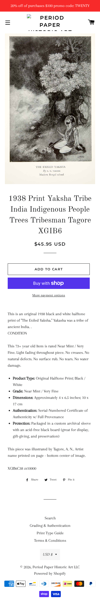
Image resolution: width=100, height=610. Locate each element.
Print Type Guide (50, 533)
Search (50, 518)
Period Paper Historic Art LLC (56, 567)
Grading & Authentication (50, 525)
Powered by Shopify (50, 573)
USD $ (48, 554)
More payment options (48, 295)
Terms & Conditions (50, 540)
